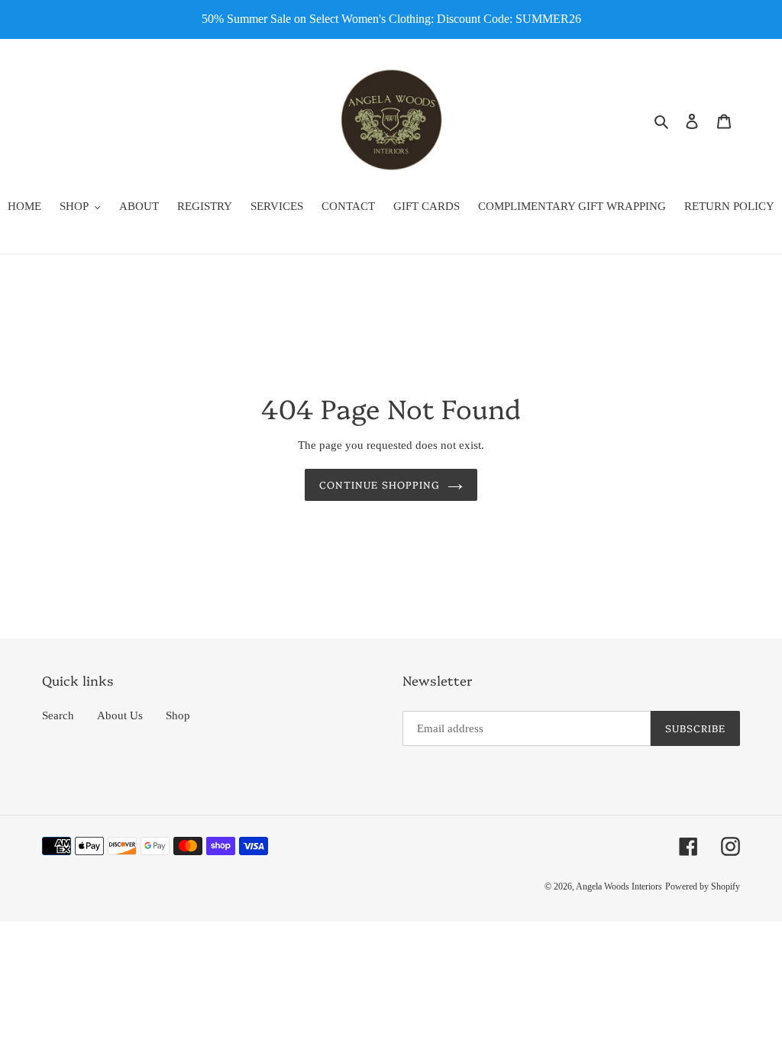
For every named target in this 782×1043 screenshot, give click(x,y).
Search (58, 715)
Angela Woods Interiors (619, 886)
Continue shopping (379, 484)
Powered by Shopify (702, 886)
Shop (178, 715)
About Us (120, 715)
